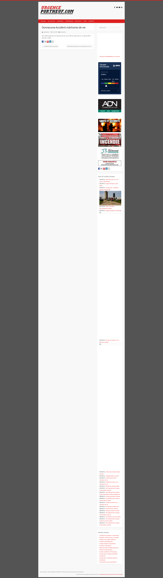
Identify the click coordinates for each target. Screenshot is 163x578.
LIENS (85, 21)
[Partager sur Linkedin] (50, 42)
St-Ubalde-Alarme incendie (112, 476)
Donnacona (63, 32)
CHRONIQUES (69, 21)
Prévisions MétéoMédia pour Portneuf (110, 56)
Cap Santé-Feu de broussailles (113, 516)
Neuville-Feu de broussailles (112, 486)
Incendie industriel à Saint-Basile (107, 543)
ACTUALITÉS (51, 21)
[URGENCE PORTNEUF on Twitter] (117, 7)
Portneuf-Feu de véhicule (112, 508)
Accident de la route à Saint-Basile (107, 562)
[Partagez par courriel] (53, 42)
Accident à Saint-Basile (105, 545)
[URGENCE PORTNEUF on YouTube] (119, 7)
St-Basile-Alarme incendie (50, 46)
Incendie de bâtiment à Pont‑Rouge (108, 551)
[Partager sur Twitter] (45, 42)
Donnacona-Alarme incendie (112, 510)
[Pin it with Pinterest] (48, 42)
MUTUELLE (78, 21)
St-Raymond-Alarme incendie (113, 496)
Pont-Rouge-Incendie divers (112, 506)
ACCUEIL (43, 21)
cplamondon (46, 32)
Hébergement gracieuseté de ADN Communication (111, 574)
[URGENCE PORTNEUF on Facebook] (115, 7)
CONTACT (91, 21)
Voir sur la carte (105, 90)
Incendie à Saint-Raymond (105, 541)
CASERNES (60, 21)
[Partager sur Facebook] (43, 42)
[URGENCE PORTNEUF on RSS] (122, 7)
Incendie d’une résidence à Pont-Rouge (109, 535)
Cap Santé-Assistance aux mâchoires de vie (79, 46)
